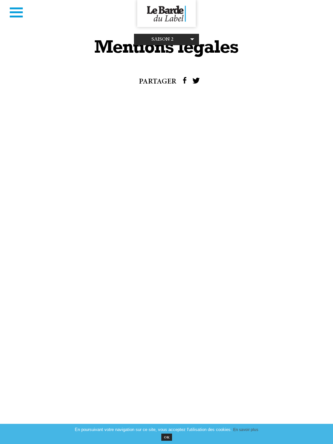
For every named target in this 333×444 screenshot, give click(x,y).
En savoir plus (245, 429)
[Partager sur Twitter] (196, 82)
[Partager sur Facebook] (184, 82)
